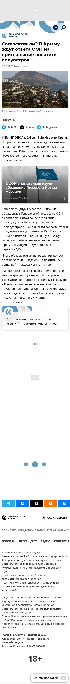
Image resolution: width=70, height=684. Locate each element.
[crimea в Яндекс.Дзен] (36, 503)
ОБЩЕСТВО (25, 531)
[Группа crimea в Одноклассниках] (50, 503)
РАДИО (45, 542)
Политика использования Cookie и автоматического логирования (24, 577)
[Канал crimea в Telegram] (8, 503)
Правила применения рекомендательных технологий (28, 589)
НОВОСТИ (8, 542)
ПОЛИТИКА (9, 531)
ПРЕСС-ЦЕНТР (28, 542)
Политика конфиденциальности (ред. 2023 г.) (30, 583)
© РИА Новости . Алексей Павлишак (18, 111)
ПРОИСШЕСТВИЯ (45, 531)
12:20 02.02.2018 (10, 66)
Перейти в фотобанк (44, 111)
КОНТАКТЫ (61, 542)
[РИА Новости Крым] (14, 35)
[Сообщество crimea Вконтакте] (22, 503)
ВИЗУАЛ (63, 531)
